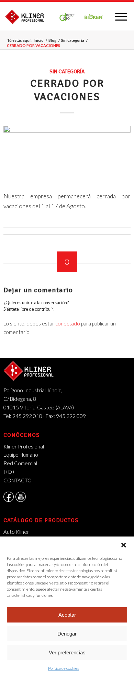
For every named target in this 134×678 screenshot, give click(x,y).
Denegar (67, 634)
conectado (67, 323)
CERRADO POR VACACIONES (67, 90)
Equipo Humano (20, 455)
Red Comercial (20, 463)
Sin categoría (72, 40)
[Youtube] (20, 497)
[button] (123, 545)
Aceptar (67, 615)
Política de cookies (63, 668)
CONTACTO (17, 480)
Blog (52, 40)
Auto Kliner (16, 532)
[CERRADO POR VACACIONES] (67, 154)
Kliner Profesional (23, 446)
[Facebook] (8, 497)
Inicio (39, 40)
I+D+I (10, 472)
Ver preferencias (67, 652)
